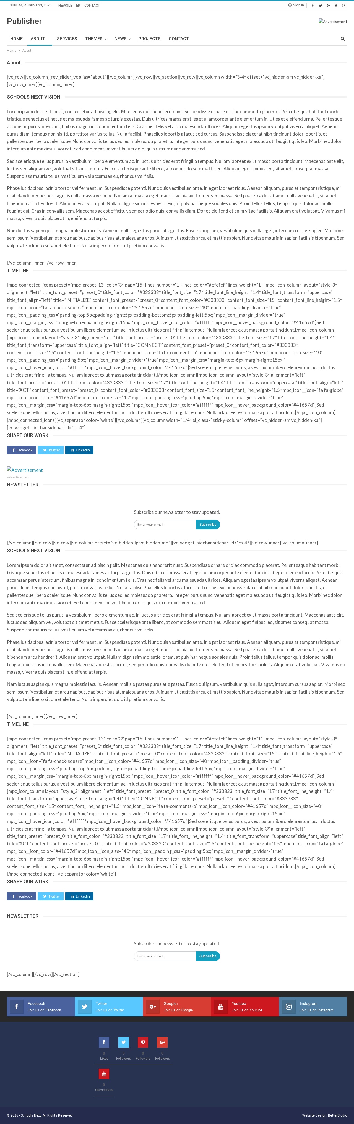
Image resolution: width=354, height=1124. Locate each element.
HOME (16, 38)
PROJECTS (150, 38)
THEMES (94, 38)
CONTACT (92, 5)
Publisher (24, 21)
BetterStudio (337, 1115)
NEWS (120, 38)
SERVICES (67, 38)
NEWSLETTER (69, 5)
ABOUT (38, 38)
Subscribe (208, 524)
